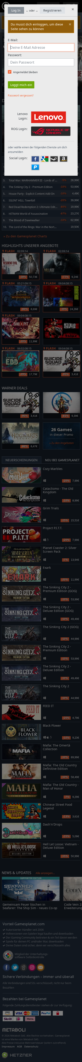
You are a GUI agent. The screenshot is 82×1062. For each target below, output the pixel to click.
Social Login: (18, 158)
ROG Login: (19, 129)
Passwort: (15, 55)
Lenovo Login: (22, 116)
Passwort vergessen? (20, 95)
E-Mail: (13, 40)
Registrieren (52, 10)
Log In (16, 10)
